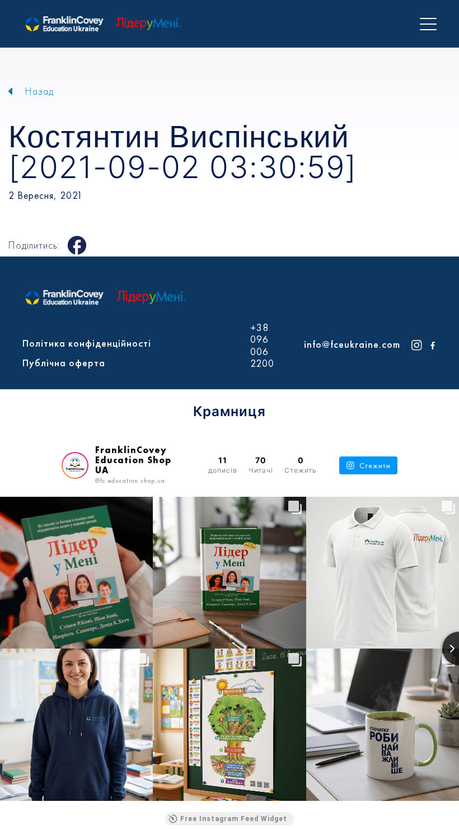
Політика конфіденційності (86, 343)
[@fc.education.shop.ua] (75, 465)
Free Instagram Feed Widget (233, 819)
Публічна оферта (63, 362)
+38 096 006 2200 (262, 345)
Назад (39, 91)
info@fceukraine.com (352, 344)
